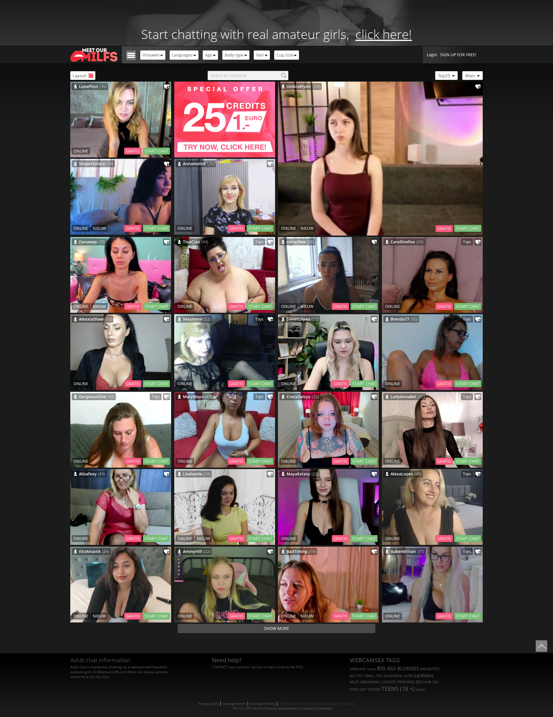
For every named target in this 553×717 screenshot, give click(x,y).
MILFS (354, 682)
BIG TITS (356, 675)
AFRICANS (358, 669)
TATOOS (374, 689)
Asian (371, 669)
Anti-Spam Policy (263, 703)
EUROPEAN (393, 675)
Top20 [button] (444, 75)
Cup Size (284, 55)
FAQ (299, 667)
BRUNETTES (430, 669)
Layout (80, 75)
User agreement (234, 703)
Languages (182, 55)
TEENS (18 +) (398, 688)
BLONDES (408, 668)
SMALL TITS (373, 675)
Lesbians (424, 675)
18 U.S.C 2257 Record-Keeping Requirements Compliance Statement (282, 708)
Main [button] (470, 75)
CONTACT (220, 667)
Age (208, 55)
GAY (362, 689)
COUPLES (388, 682)
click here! (383, 34)
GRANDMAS (370, 682)
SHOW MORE (276, 628)
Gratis (420, 689)
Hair (260, 55)
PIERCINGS (406, 682)
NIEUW (307, 228)
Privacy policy (208, 703)
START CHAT (468, 228)
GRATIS (444, 228)
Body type (234, 55)
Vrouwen (151, 55)
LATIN (408, 675)
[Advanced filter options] (131, 55)
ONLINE (288, 228)
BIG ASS (386, 668)
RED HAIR (423, 682)
